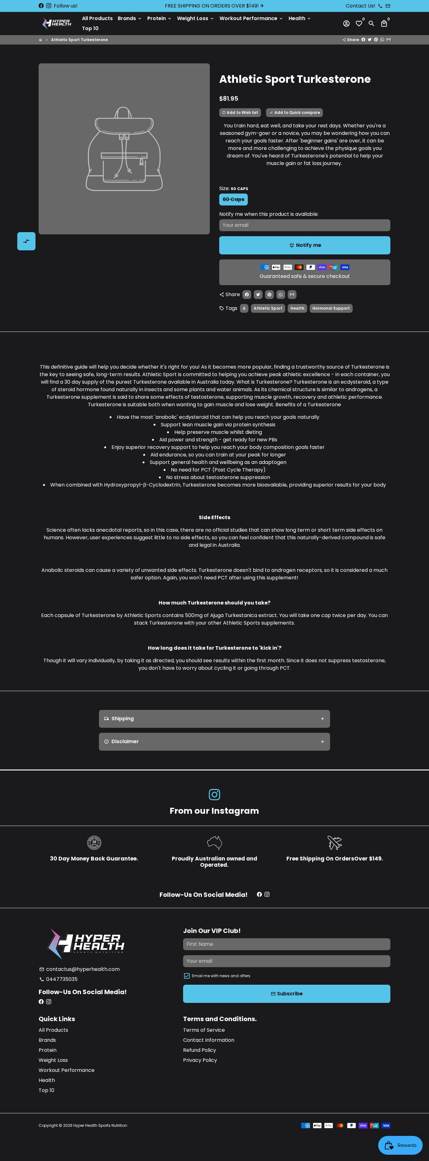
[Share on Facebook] (363, 39)
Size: (233, 188)
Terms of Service (204, 1030)
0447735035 (58, 979)
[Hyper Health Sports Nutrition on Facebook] (41, 5)
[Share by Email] (388, 39)
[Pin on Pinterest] (376, 39)
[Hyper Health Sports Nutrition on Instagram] (48, 5)
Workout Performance (252, 18)
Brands (130, 18)
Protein (159, 18)
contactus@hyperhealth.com (79, 969)
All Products (97, 18)
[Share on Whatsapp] (382, 39)
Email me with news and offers (221, 975)
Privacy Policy (200, 1060)
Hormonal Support (331, 308)
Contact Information (208, 1040)
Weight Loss (196, 18)
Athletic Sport (268, 308)
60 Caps (233, 199)
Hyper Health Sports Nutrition (100, 1125)
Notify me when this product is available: (268, 214)
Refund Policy (199, 1050)
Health (300, 18)
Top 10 (90, 28)
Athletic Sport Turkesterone (79, 39)
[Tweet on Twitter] (370, 39)
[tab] (214, 719)
